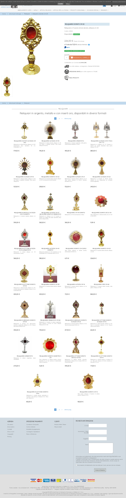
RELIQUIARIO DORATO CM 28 (50, 284)
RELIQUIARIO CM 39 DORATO (76, 212)
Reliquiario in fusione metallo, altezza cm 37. (25, 216)
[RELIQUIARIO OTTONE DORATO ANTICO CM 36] (76, 344)
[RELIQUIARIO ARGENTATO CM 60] (50, 309)
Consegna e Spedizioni (33, 431)
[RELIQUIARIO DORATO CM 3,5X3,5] (76, 237)
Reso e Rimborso (31, 434)
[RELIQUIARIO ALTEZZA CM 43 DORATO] (50, 237)
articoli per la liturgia (15, 14)
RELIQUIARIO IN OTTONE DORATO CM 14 (101, 356)
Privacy (9, 436)
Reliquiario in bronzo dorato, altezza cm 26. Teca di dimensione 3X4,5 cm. (76, 324)
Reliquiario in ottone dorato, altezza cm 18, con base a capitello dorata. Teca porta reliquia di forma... (50, 144)
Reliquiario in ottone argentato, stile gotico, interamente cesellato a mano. (76, 143)
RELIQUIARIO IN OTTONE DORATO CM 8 (37, 392)
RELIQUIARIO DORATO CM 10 (89, 392)
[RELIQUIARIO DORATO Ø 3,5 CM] (101, 200)
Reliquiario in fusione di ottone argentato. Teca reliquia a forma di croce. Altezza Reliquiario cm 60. (50, 323)
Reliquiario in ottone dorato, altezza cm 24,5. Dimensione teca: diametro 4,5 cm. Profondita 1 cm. (25, 146)
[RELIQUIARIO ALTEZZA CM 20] (101, 165)
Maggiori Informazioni (119, 1)
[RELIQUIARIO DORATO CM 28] (50, 273)
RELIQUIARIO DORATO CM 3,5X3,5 (76, 248)
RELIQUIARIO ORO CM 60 (101, 284)
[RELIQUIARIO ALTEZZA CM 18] (50, 129)
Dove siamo (10, 427)
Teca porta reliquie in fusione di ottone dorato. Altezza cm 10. (89, 394)
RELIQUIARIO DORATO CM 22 (50, 177)
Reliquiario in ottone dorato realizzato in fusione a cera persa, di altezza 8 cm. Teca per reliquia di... (37, 397)
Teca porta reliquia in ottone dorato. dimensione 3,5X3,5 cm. (76, 251)
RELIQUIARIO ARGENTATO (76, 141)
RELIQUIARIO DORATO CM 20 (102, 248)
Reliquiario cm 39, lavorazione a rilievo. (74, 214)
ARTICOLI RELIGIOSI (45, 10)
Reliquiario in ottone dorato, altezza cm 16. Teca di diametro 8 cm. (76, 287)
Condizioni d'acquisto (32, 424)
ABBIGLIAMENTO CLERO (25, 10)
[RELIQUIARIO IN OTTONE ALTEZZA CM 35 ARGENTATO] (24, 237)
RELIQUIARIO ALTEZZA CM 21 (76, 177)
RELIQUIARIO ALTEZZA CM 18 (50, 141)
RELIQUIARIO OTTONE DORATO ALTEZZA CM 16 (101, 321)
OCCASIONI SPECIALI (93, 10)
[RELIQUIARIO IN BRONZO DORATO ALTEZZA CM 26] (76, 309)
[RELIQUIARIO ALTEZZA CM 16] (76, 273)
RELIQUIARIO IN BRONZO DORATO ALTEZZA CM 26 (76, 321)
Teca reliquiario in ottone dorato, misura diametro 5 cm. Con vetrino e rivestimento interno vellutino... (50, 361)
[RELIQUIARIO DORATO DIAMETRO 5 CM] (50, 344)
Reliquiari (27, 14)
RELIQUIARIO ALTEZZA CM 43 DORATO (50, 249)
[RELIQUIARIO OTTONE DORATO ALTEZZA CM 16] (101, 309)
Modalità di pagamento (33, 429)
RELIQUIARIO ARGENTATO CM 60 (50, 320)
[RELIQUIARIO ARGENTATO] (76, 129)
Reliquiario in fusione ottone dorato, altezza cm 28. (50, 287)
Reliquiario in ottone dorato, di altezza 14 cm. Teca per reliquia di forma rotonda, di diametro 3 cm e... (101, 361)
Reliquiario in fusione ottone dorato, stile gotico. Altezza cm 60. (101, 287)
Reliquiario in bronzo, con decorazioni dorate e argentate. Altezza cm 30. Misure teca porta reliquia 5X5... (25, 325)
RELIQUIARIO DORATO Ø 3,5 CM (101, 212)
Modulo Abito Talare (60, 424)
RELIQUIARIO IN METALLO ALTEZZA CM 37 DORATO (24, 213)
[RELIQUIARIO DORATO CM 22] (50, 165)
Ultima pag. (67, 118)
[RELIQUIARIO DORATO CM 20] (101, 237)
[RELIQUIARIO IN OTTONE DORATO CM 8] (37, 380)
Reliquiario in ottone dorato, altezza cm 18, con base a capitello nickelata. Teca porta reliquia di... (25, 180)
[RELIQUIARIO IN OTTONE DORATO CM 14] (101, 344)
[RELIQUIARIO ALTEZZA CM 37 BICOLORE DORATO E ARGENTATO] (50, 201)
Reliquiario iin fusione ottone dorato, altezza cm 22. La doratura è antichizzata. (50, 179)
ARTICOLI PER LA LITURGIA (61, 10)
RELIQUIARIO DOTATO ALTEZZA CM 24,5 (25, 141)
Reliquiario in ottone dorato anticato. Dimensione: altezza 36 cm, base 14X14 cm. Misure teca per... (76, 361)
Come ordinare (30, 427)
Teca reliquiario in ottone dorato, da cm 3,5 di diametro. (101, 215)
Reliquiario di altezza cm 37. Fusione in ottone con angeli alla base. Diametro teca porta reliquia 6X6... (50, 217)
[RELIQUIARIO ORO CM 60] (101, 273)
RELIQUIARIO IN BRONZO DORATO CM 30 (24, 321)
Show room (10, 431)
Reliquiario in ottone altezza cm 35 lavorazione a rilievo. (25, 252)
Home (4, 14)
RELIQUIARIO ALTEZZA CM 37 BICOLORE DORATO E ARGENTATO (50, 213)
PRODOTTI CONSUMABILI (77, 10)
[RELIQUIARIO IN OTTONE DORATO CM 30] (24, 273)
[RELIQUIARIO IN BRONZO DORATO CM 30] (25, 309)
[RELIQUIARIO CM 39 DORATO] (76, 201)
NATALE (36, 10)
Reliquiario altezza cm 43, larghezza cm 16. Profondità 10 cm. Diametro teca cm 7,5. (50, 252)
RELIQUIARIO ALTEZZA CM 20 (102, 177)
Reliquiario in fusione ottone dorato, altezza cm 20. (101, 251)
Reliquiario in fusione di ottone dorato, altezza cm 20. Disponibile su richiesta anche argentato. (101, 180)
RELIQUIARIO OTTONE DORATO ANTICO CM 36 (76, 356)
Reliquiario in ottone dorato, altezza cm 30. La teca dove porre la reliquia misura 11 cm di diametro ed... (25, 289)
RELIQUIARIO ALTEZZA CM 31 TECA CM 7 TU (101, 141)
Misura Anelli (58, 427)
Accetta (60, 4)
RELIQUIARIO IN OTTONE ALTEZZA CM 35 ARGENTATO (24, 249)
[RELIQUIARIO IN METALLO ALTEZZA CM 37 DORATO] (24, 201)
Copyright (10, 434)
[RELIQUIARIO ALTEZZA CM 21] (76, 165)
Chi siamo (10, 424)
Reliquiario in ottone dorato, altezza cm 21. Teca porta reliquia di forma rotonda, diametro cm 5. (76, 180)
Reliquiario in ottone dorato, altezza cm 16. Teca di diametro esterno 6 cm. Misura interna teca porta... (101, 325)
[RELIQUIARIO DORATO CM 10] (88, 380)
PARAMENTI (104, 10)
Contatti (9, 429)
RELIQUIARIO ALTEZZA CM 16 (76, 284)
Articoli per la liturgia (15, 103)
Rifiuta (68, 4)
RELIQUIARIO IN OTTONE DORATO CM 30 (24, 285)
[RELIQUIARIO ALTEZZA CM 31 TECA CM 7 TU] (101, 129)
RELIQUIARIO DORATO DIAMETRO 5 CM (50, 356)
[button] (31, 97)
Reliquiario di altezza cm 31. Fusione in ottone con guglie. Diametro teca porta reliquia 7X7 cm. (101, 146)
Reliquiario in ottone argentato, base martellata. (25, 358)
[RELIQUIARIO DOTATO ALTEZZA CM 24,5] (24, 129)
